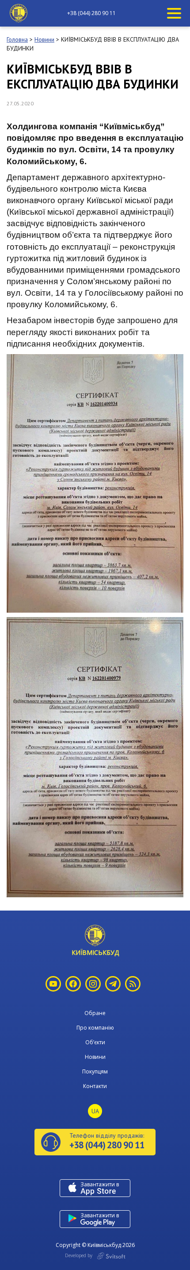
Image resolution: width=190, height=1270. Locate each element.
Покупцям (95, 1071)
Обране (95, 1013)
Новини (95, 1057)
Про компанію (95, 1027)
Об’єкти (95, 1042)
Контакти (95, 1086)
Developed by (79, 1255)
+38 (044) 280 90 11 (91, 13)
